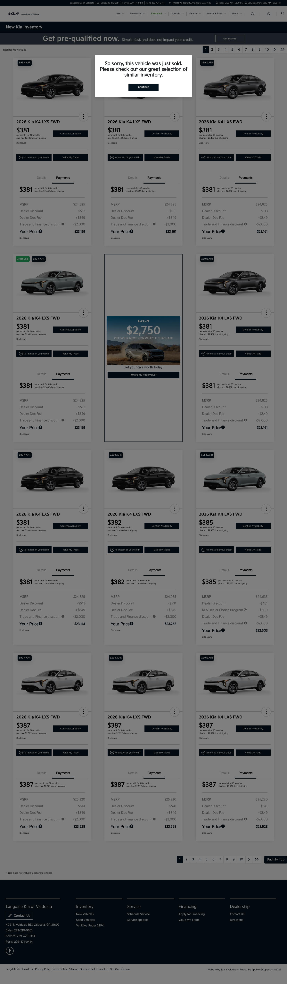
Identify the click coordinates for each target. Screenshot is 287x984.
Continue (143, 87)
